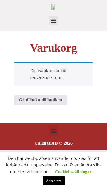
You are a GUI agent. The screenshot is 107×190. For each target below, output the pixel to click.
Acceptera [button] (53, 181)
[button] (53, 20)
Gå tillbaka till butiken (40, 99)
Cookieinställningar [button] (73, 171)
